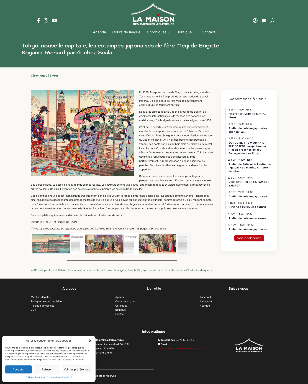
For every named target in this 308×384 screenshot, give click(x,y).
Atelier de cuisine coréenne (247, 218)
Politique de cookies (35, 377)
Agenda (99, 32)
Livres (54, 75)
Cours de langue (126, 32)
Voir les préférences (77, 369)
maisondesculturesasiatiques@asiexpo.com (183, 348)
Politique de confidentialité (59, 377)
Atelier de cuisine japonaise (248, 196)
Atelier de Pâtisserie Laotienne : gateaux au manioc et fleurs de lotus (250, 168)
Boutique (184, 32)
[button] (90, 340)
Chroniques (157, 32)
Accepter (19, 369)
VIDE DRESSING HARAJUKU (247, 207)
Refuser (47, 369)
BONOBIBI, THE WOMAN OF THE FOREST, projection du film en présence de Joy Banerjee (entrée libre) (247, 148)
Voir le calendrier (249, 238)
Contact (208, 32)
